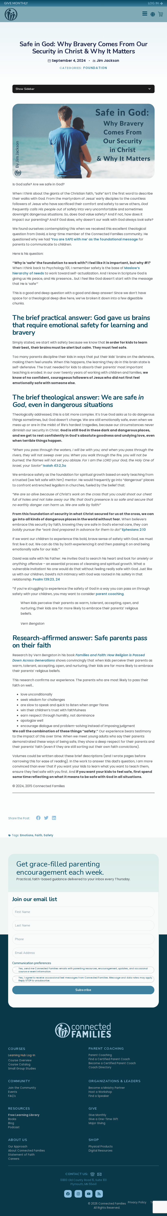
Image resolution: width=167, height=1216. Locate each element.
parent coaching (110, 594)
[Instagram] (78, 1194)
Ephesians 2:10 (134, 529)
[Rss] (99, 1194)
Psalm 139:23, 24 (46, 579)
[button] (152, 14)
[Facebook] (68, 1194)
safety (48, 835)
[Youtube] (88, 1194)
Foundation (95, 68)
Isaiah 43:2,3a (54, 465)
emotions (26, 835)
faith (38, 835)
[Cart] (160, 14)
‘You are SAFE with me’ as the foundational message (94, 239)
